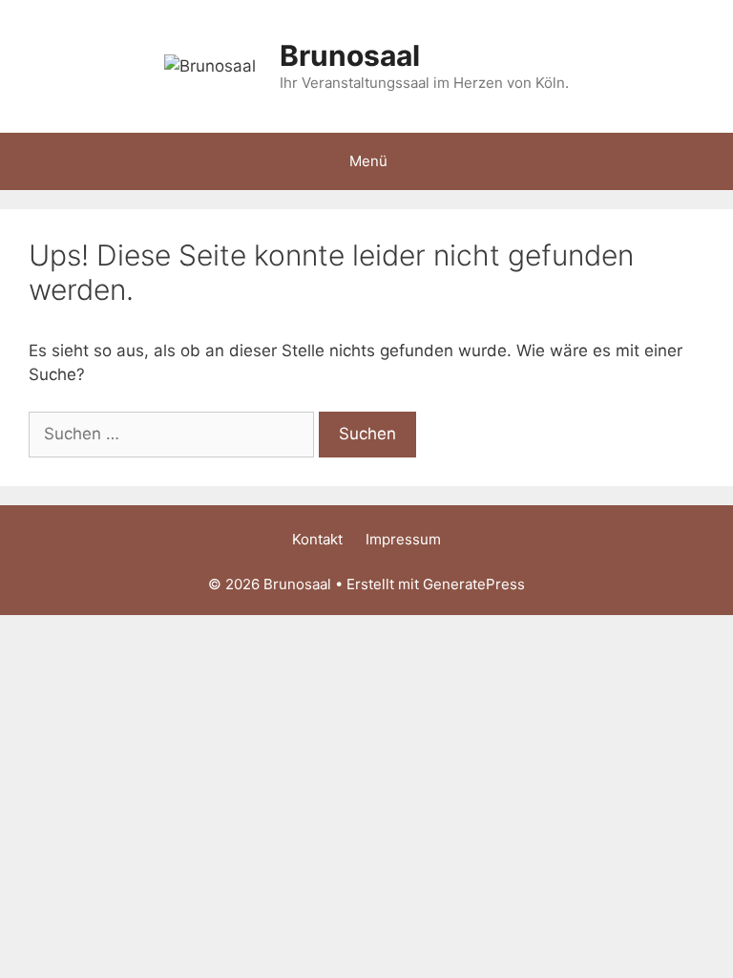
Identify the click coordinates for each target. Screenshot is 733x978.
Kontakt (317, 539)
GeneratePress (474, 584)
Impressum (403, 539)
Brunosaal (350, 55)
